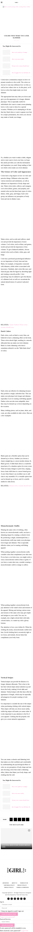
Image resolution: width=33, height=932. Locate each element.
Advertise (5, 883)
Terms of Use (24, 883)
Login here (24, 930)
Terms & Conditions (22, 887)
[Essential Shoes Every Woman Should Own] (16, 838)
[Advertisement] (16, 22)
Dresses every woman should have (20, 66)
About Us (14, 883)
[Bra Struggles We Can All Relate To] (6, 72)
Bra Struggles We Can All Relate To (21, 72)
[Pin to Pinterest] (23, 819)
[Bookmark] (29, 830)
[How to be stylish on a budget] (6, 52)
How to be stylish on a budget (19, 52)
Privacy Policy (22, 885)
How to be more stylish (18, 59)
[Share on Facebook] (15, 819)
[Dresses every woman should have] (6, 65)
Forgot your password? (7, 917)
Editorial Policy (9, 885)
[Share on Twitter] (19, 819)
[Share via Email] (27, 819)
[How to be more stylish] (6, 59)
